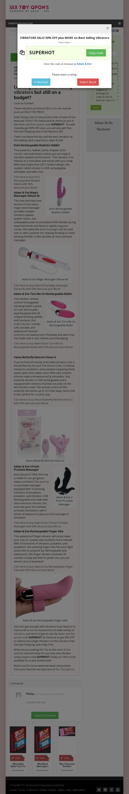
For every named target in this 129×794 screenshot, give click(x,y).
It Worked (41, 82)
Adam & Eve (84, 64)
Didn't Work (88, 82)
